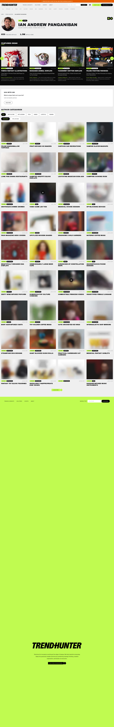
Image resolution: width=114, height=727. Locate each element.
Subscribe (105, 401)
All (3, 8)
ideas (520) (5, 118)
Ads (36, 8)
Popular (8, 8)
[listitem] (14, 64)
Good (50, 8)
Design (31, 8)
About (51, 5)
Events (45, 5)
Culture (26, 8)
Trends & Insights (27, 5)
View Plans (96, 4)
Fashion (61, 8)
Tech (16, 8)
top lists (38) (15, 118)
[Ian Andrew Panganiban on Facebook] (108, 18)
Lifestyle (43, 114)
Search (84, 4)
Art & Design (21, 114)
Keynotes (72, 8)
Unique (35, 114)
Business (41, 8)
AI (12, 8)
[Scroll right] (112, 58)
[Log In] (90, 5)
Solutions (37, 5)
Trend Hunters (9, 14)
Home (2, 14)
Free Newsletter (107, 4)
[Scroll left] (2, 58)
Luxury (55, 8)
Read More (8, 102)
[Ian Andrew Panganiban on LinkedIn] (111, 18)
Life (20, 8)
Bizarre (66, 8)
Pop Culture (11, 114)
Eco (46, 8)
